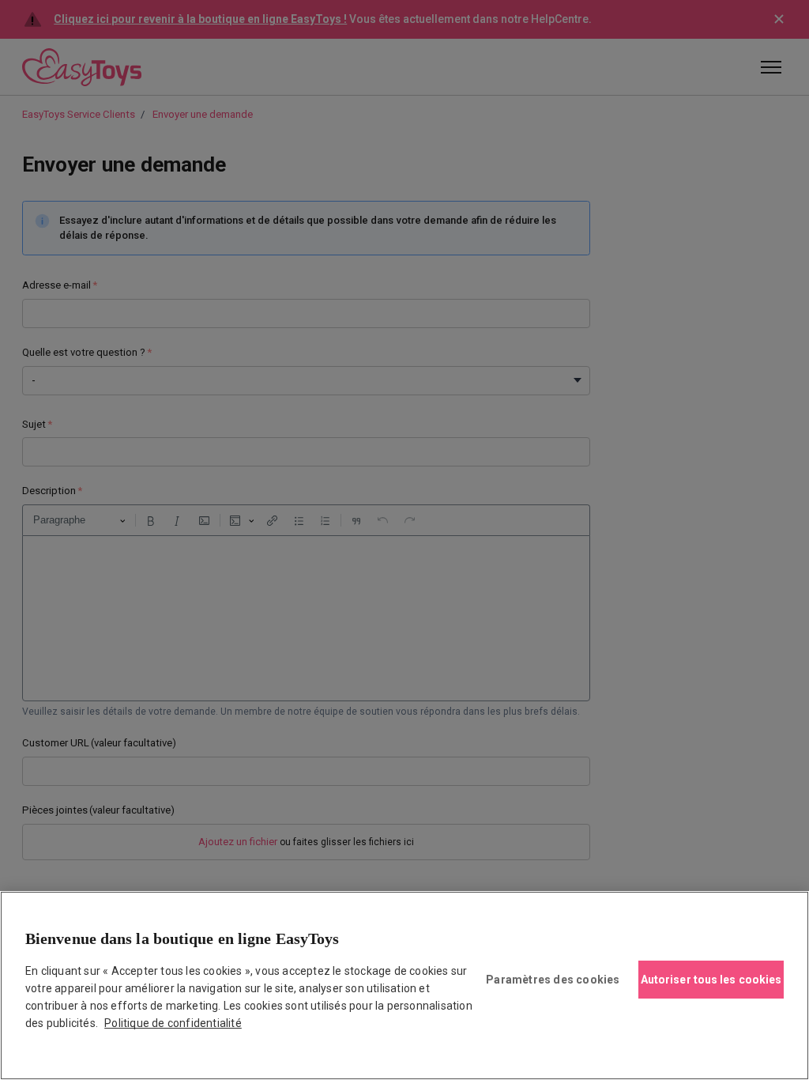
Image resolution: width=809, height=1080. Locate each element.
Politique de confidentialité (173, 1023)
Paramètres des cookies (552, 979)
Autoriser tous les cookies (711, 979)
